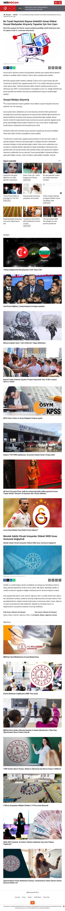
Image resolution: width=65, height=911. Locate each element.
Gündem (15, 14)
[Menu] (55, 2)
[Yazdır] (49, 67)
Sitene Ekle (46, 897)
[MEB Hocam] (11, 2)
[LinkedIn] (11, 67)
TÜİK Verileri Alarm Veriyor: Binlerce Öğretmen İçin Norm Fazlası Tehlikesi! (36, 8)
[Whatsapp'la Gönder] (14, 67)
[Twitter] (7, 67)
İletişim (30, 897)
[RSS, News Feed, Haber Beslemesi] (32, 902)
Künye (24, 897)
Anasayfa (8, 14)
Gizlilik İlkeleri (37, 897)
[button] (53, 67)
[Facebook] (4, 67)
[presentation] (9, 8)
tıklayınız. (48, 908)
